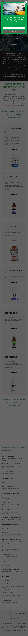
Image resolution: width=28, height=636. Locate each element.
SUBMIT (14, 31)
